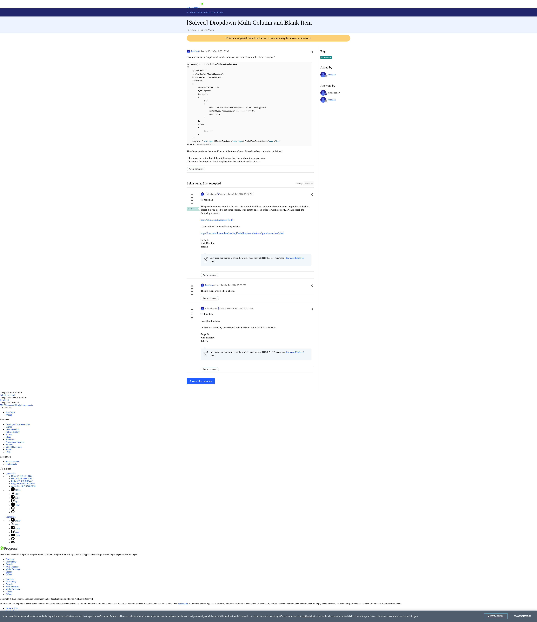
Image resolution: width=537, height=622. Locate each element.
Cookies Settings (522, 616)
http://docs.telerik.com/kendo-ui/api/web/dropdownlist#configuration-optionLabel (242, 233)
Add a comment (196, 169)
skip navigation (193, 7)
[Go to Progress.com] (9, 549)
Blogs (8, 437)
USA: (21, 476)
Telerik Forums (195, 12)
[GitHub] (13, 509)
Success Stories (12, 461)
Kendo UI (4, 400)
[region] (268, 616)
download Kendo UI (295, 258)
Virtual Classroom (14, 447)
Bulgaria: (23, 483)
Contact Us (11, 473)
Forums (9, 434)
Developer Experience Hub (18, 424)
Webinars (10, 439)
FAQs (8, 452)
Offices (9, 574)
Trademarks (183, 603)
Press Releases (12, 567)
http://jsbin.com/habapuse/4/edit (217, 219)
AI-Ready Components (22, 405)
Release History (13, 432)
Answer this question (200, 381)
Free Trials (10, 412)
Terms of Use (11, 608)
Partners (9, 444)
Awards (9, 564)
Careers (9, 572)
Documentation (12, 429)
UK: (21, 478)
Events (9, 449)
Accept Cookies (495, 616)
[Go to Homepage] (202, 7)
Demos (9, 427)
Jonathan (195, 51)
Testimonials (11, 464)
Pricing (9, 415)
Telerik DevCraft (7, 395)
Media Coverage (13, 569)
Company (10, 559)
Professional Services (15, 442)
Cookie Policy (308, 616)
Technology (11, 562)
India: (22, 481)
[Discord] (13, 512)
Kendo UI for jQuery (213, 12)
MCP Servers (6, 405)
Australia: (23, 486)
